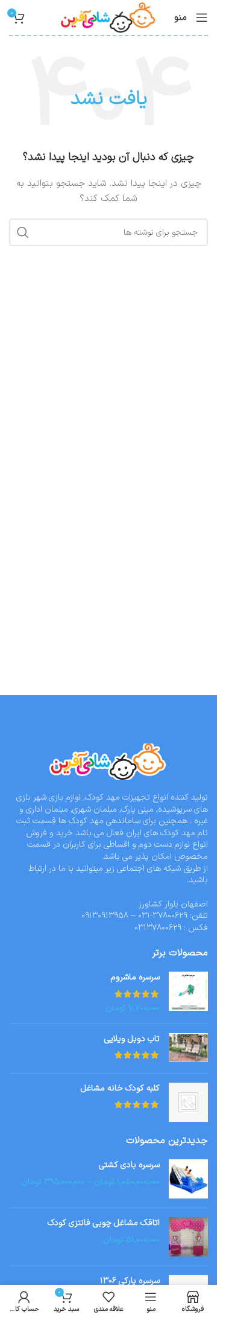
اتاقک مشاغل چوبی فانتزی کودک (104, 1223)
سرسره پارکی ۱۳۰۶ (130, 1281)
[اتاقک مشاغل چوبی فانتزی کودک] (188, 1236)
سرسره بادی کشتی (129, 1165)
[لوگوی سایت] (109, 17)
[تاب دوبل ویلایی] (188, 1048)
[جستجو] (23, 232)
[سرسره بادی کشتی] (188, 1179)
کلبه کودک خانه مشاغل (120, 1089)
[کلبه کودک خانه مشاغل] (188, 1102)
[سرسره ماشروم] (188, 993)
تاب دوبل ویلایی (132, 1039)
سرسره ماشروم (135, 978)
